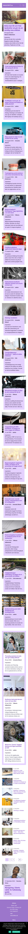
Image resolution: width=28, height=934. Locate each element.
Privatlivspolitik (16, 931)
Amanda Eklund (17, 504)
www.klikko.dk (14, 915)
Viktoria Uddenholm (9, 34)
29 (19, 859)
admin (17, 70)
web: (11, 913)
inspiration (7, 37)
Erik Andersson (17, 578)
